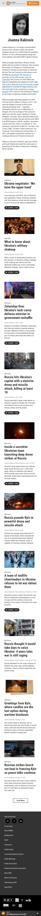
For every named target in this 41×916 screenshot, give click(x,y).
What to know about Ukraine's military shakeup (17, 245)
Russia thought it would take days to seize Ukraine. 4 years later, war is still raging (20, 649)
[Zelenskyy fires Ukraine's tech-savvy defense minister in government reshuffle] (19, 290)
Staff (6, 840)
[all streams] (38, 913)
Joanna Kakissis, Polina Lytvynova (14, 463)
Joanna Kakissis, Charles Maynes (14, 660)
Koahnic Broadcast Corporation (15, 868)
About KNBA (8, 830)
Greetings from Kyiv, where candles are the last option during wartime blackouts (18, 709)
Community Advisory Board (13, 854)
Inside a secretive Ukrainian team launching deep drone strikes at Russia (18, 452)
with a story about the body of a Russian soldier (20, 84)
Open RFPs (8, 887)
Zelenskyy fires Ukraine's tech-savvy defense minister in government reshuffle (18, 312)
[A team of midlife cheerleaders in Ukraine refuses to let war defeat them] (19, 559)
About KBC (8, 873)
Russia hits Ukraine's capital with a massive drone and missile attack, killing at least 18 (19, 384)
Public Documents (10, 863)
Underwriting (8, 849)
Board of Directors (10, 878)
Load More (21, 800)
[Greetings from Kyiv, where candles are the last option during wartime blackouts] (19, 687)
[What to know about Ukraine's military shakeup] (19, 225)
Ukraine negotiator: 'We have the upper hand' (19, 185)
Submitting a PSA (10, 882)
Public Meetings (9, 859)
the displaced (14, 75)
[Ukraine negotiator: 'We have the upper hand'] (19, 167)
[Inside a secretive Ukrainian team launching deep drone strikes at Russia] (19, 430)
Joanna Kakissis (9, 192)
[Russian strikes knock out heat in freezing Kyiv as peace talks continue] (19, 748)
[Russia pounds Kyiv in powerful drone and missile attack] (19, 501)
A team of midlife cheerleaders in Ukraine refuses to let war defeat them (20, 581)
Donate (34, 3)
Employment (8, 835)
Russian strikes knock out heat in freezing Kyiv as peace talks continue (20, 769)
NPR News (7, 180)
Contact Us (8, 845)
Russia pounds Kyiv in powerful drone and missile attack (18, 521)
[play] (3, 913)
